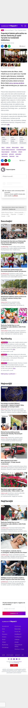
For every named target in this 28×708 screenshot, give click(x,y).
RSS (23, 655)
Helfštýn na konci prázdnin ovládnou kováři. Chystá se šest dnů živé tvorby (13, 578)
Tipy (16, 30)
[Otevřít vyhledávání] (22, 25)
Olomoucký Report (9, 30)
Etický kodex (10, 655)
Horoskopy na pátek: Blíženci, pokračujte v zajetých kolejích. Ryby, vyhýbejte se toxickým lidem (12, 405)
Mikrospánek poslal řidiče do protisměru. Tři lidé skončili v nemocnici (10, 462)
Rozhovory (18, 626)
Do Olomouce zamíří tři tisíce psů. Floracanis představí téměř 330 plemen (13, 270)
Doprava (4, 634)
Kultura (4, 637)
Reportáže (18, 629)
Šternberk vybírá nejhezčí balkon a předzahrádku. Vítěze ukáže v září (12, 490)
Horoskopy (5, 647)
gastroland (4, 154)
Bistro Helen (15, 147)
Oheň (22, 147)
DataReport (18, 634)
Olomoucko (5, 156)
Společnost (5, 626)
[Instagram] (11, 659)
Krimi (3, 629)
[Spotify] (14, 659)
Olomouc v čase (19, 649)
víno (17, 156)
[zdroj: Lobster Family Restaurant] (14, 56)
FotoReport (18, 637)
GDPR (3, 655)
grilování (11, 154)
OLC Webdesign (15, 662)
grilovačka (18, 154)
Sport (3, 639)
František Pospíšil (21, 149)
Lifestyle (17, 639)
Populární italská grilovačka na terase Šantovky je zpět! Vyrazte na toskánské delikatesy (22, 30)
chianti (20, 151)
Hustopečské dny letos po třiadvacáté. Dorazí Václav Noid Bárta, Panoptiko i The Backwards (13, 242)
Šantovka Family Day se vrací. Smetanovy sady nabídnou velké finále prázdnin (13, 326)
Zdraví (4, 642)
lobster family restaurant (8, 149)
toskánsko (14, 151)
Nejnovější (6, 383)
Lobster (8, 147)
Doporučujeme (5, 151)
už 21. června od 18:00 (16, 83)
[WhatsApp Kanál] (19, 659)
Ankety (17, 642)
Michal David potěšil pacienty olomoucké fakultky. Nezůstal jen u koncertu (11, 433)
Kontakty (17, 655)
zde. (8, 124)
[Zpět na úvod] (9, 26)
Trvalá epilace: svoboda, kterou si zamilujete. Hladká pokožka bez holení (14, 551)
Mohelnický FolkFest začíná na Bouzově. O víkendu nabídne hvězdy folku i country (14, 298)
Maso (3, 147)
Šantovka (11, 156)
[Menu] (25, 25)
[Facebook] (9, 659)
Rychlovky (6, 338)
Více (14, 349)
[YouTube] (16, 659)
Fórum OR (17, 631)
